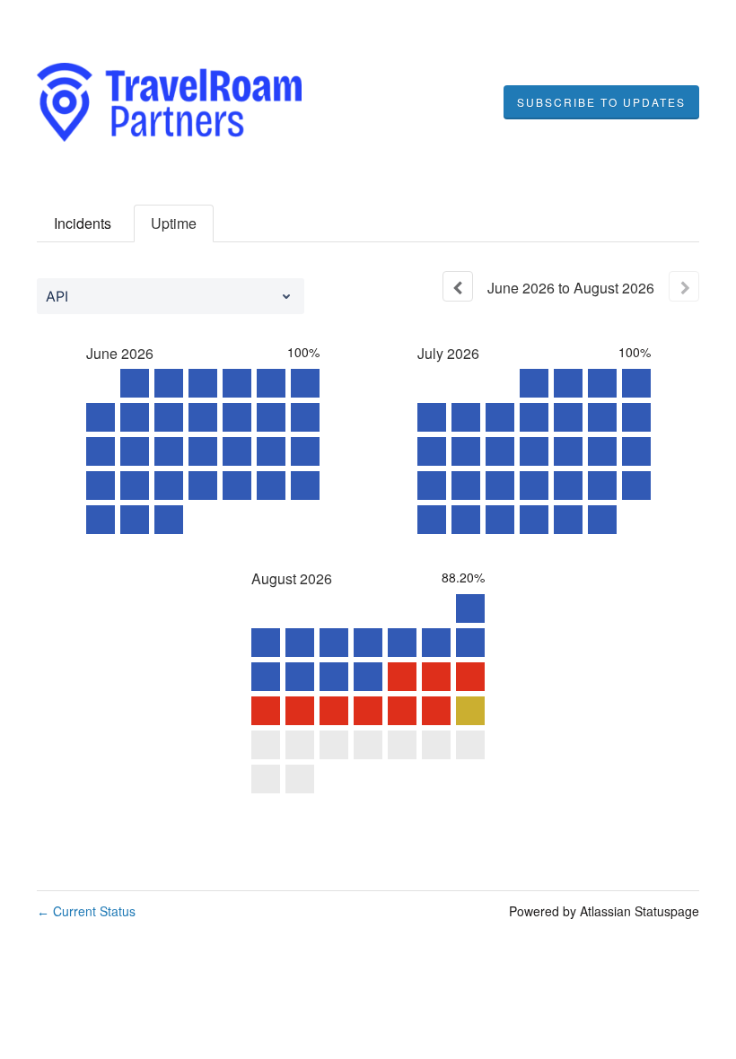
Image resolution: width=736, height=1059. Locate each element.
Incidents (82, 223)
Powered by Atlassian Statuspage (604, 911)
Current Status (86, 911)
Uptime (174, 223)
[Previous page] (457, 286)
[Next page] (684, 286)
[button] (601, 102)
